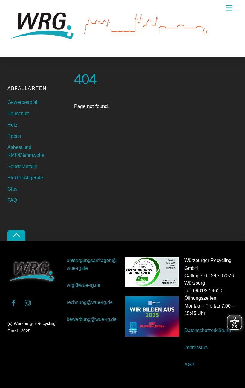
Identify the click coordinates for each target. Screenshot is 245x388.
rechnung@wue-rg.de (90, 302)
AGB (189, 364)
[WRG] (112, 49)
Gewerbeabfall (23, 102)
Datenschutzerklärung (207, 330)
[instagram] (28, 302)
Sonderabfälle (22, 166)
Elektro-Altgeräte (25, 177)
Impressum (196, 347)
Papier (14, 136)
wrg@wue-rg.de (83, 285)
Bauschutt (18, 113)
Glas (12, 188)
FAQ (12, 200)
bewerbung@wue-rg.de (92, 319)
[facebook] (13, 302)
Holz (12, 124)
